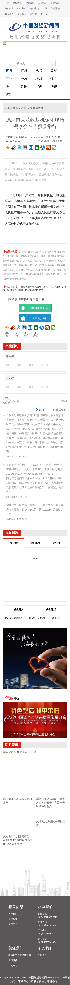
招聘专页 (42, 955)
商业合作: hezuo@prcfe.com (47, 924)
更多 (63, 401)
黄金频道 (54, 3)
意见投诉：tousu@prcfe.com (47, 940)
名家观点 (9, 14)
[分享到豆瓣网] (37, 147)
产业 (9, 78)
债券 (53, 78)
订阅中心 (12, 965)
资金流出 (51, 609)
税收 (38, 70)
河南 (23, 108)
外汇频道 (21, 8)
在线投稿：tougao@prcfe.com (47, 915)
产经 (45, 8)
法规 (53, 86)
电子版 (44, 14)
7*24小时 (11, 400)
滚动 (9, 95)
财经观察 (21, 14)
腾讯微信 (12, 960)
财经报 (33, 14)
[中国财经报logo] (35, 31)
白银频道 (9, 8)
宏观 (38, 86)
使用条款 (12, 919)
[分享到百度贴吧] (31, 147)
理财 (38, 78)
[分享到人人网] (42, 147)
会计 (9, 86)
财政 (24, 70)
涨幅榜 (10, 356)
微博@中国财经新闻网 (19, 955)
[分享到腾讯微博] (19, 147)
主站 (7, 3)
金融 (53, 70)
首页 (9, 70)
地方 (24, 78)
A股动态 (42, 3)
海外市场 (34, 8)
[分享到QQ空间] (8, 147)
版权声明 (12, 924)
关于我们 (12, 913)
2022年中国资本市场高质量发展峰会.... (35, 734)
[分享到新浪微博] (13, 147)
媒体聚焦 (55, 8)
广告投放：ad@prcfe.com (45, 932)
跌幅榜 (10, 378)
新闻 (15, 108)
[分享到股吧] (48, 147)
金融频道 (30, 3)
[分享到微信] (54, 147)
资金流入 (19, 609)
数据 (24, 86)
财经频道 (17, 3)
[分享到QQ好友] (25, 147)
